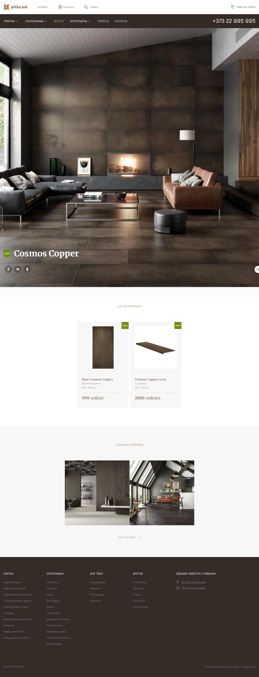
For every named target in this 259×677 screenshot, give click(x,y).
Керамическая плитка (17, 594)
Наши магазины (245, 6)
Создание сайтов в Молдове (222, 666)
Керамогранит (12, 582)
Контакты (121, 21)
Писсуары (53, 600)
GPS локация (140, 606)
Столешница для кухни (17, 600)
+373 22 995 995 (233, 21)
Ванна (50, 606)
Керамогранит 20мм (16, 606)
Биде (50, 594)
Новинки (95, 588)
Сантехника (34, 21)
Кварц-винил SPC (14, 631)
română (42, 7)
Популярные (97, 582)
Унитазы (52, 588)
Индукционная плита (16, 637)
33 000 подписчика (193, 581)
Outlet (59, 21)
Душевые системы (58, 619)
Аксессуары (54, 643)
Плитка (9, 21)
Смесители (53, 612)
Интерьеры (78, 21)
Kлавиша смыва (56, 631)
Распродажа (97, 594)
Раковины (53, 582)
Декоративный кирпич (18, 619)
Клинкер (9, 612)
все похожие (127, 537)
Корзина (95, 600)
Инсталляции (55, 625)
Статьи (137, 594)
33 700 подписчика (193, 587)
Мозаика (9, 625)
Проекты (103, 21)
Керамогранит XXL (15, 588)
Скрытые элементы (58, 637)
